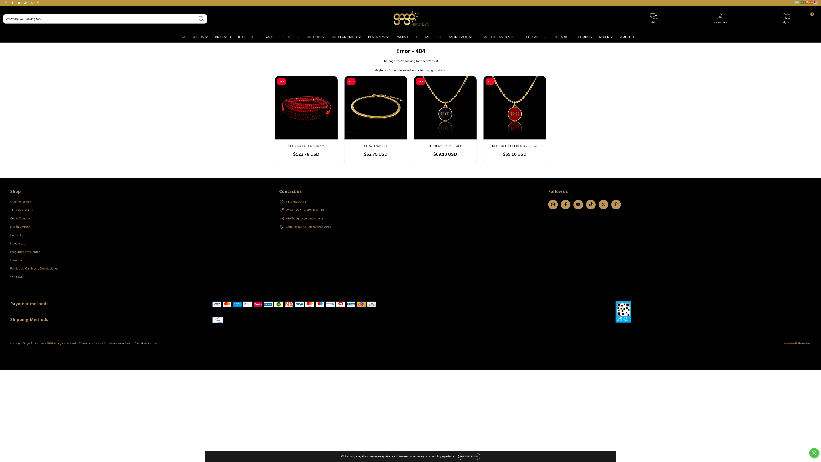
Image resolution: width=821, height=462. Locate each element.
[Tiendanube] (797, 343)
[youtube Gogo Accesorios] (19, 3)
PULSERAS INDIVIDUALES (457, 37)
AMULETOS (629, 37)
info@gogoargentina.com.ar (304, 218)
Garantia (16, 260)
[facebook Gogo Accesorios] (13, 3)
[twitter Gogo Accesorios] (32, 3)
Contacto (16, 235)
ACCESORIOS (194, 37)
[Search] (201, 19)
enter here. (124, 343)
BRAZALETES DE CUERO (234, 37)
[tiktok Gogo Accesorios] (26, 3)
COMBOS (585, 37)
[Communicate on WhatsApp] (814, 453)
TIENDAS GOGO (21, 210)
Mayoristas (17, 243)
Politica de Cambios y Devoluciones (34, 269)
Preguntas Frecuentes (25, 252)
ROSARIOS (562, 37)
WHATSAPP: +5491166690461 (307, 210)
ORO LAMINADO (345, 37)
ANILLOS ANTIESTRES (501, 37)
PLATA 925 (377, 37)
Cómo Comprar (20, 218)
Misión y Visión (20, 227)
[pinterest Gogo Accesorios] (38, 3)
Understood (469, 456)
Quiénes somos (20, 202)
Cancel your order (146, 343)
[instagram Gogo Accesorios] (6, 3)
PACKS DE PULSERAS (412, 37)
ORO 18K (314, 37)
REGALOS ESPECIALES (279, 37)
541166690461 (296, 202)
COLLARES (535, 37)
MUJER (604, 37)
